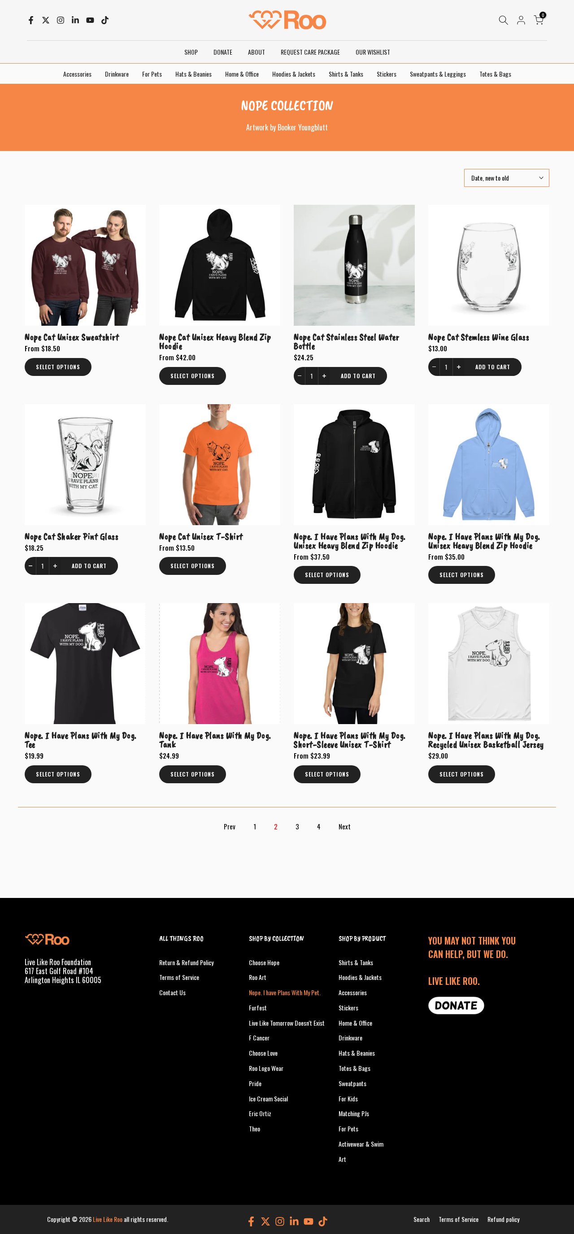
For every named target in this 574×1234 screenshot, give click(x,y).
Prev (229, 826)
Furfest (258, 1007)
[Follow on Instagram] (61, 20)
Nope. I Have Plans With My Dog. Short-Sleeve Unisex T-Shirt (350, 739)
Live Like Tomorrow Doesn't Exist (287, 1022)
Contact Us (172, 992)
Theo (254, 1128)
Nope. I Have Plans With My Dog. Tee (81, 739)
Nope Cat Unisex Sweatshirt (72, 337)
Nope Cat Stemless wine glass (478, 337)
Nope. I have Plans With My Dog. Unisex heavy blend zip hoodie (350, 541)
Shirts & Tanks (346, 73)
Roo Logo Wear (266, 1068)
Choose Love (263, 1052)
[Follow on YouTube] (90, 20)
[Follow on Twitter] (46, 20)
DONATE (222, 51)
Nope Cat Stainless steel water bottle (346, 341)
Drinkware (117, 73)
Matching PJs (354, 1113)
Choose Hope (264, 962)
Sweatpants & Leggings (438, 73)
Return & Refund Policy (186, 962)
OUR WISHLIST (373, 51)
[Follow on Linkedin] (75, 20)
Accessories (77, 73)
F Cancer (259, 1037)
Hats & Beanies (193, 73)
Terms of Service (179, 977)
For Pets (152, 73)
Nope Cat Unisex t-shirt (201, 536)
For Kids (348, 1098)
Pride (255, 1083)
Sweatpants (352, 1083)
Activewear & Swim (361, 1143)
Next (345, 826)
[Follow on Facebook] (31, 20)
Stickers (386, 73)
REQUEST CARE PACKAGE (310, 51)
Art (342, 1159)
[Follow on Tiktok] (105, 20)
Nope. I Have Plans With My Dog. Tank (215, 739)
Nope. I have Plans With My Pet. (285, 992)
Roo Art (257, 977)
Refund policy (503, 1219)
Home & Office (242, 73)
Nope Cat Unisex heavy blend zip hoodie (215, 341)
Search (421, 1219)
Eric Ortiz (260, 1113)
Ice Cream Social (268, 1098)
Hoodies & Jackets (293, 73)
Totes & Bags (495, 73)
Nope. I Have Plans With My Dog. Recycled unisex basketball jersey (486, 739)
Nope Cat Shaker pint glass (71, 536)
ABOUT (256, 51)
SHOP (191, 51)
